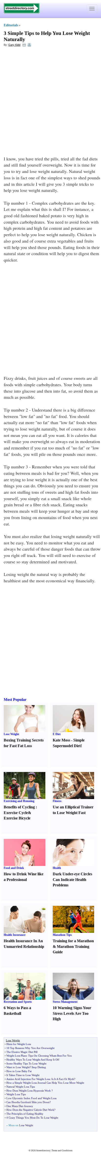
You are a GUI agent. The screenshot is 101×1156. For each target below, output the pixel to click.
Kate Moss (61, 740)
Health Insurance (14, 935)
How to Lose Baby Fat (19, 1071)
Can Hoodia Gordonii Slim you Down (28, 1102)
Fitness (57, 801)
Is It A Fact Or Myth (62, 1079)
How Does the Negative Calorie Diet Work (30, 1109)
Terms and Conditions (62, 1150)
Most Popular (15, 699)
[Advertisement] (50, 102)
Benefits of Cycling (19, 807)
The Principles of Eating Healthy (24, 1113)
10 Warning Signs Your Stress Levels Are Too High (72, 1013)
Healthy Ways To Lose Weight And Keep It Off (32, 1059)
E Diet (57, 734)
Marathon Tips (62, 935)
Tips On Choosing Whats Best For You (50, 1055)
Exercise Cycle (16, 813)
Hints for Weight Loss (18, 1044)
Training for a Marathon (73, 941)
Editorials (11, 25)
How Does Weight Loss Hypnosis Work (28, 1090)
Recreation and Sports (18, 1001)
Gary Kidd (14, 44)
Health (57, 868)
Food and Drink (14, 868)
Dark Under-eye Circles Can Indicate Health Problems (72, 879)
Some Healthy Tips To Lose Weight (26, 1063)
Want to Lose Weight (18, 1067)
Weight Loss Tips (16, 1094)
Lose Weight (11, 734)
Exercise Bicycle (17, 818)
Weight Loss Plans (16, 1055)
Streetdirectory (43, 1150)
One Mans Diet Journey (19, 1106)
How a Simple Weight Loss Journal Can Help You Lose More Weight (45, 1082)
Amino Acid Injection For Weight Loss (28, 1079)
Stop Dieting (39, 1067)
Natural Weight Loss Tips (20, 1086)
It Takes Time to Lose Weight (22, 1075)
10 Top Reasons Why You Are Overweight (30, 1048)
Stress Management (65, 1001)
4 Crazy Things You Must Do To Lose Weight (32, 1117)
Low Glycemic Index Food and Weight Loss (31, 1098)
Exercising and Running (19, 801)
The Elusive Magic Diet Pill (22, 1051)
